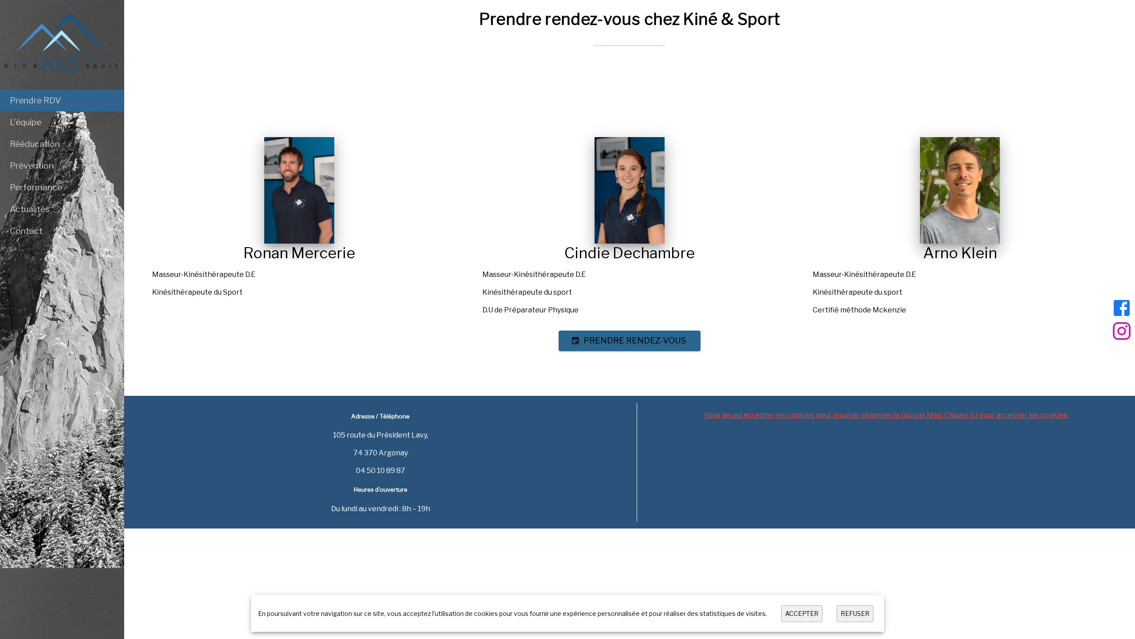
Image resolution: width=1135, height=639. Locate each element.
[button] (62, 100)
